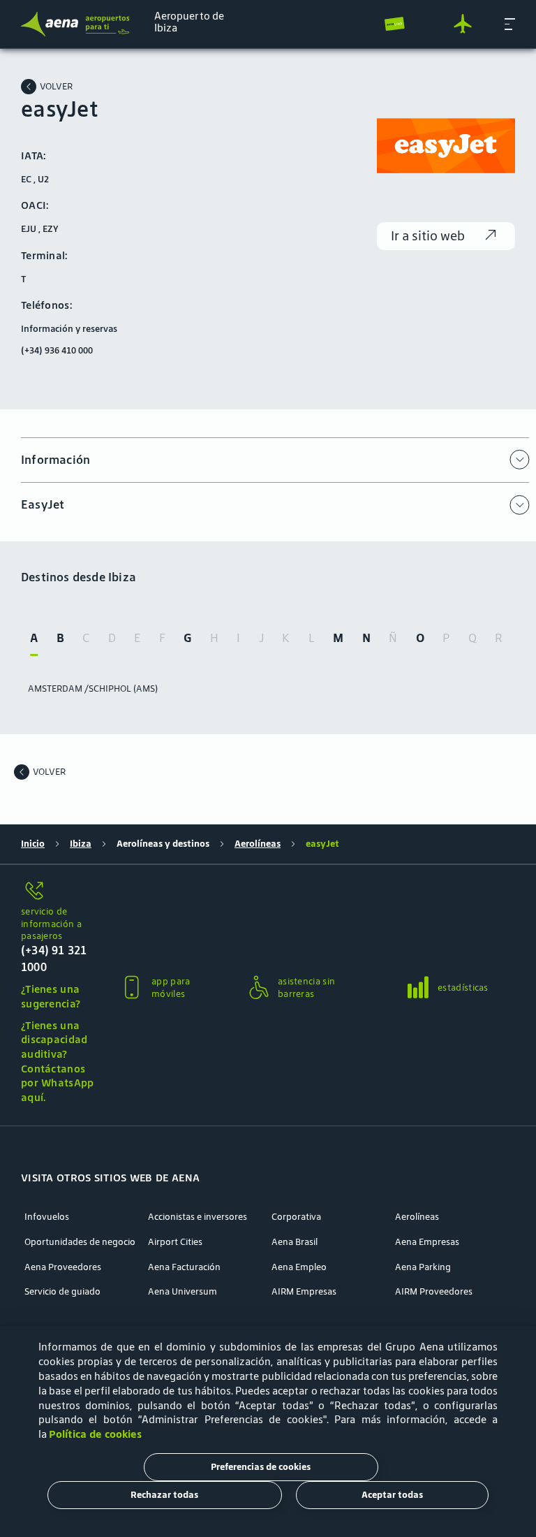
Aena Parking (423, 1267)
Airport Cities (175, 1242)
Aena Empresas (427, 1242)
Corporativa (296, 1217)
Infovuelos (46, 1217)
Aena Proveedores (62, 1267)
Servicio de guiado (62, 1291)
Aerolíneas (257, 844)
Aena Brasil (294, 1242)
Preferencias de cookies (261, 1467)
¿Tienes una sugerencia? (50, 996)
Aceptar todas (392, 1495)
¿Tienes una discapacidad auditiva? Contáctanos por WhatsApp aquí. (57, 1061)
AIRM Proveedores (433, 1291)
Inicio (33, 844)
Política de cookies (95, 1434)
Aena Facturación (184, 1267)
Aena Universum (182, 1291)
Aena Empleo (299, 1267)
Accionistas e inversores (197, 1217)
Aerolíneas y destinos (163, 844)
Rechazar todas (164, 1495)
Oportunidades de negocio (79, 1242)
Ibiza (80, 844)
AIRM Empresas (303, 1291)
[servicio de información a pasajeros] (58, 891)
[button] (510, 23)
